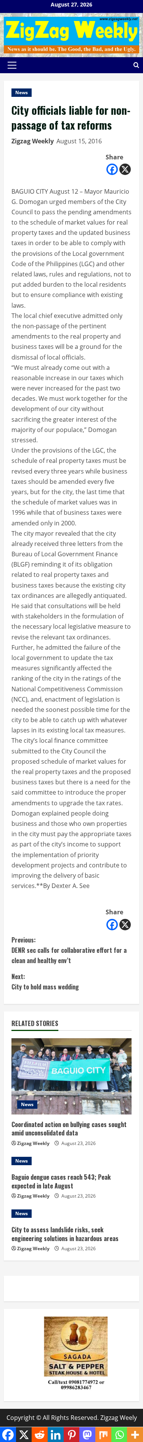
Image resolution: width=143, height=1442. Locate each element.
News (21, 92)
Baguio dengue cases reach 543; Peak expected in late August (61, 1181)
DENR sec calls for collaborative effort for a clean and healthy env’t (69, 950)
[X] (125, 169)
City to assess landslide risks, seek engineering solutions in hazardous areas (65, 1234)
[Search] (136, 65)
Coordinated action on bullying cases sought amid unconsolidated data (69, 1128)
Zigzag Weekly (32, 141)
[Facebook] (112, 169)
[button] (12, 65)
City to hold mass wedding (45, 981)
